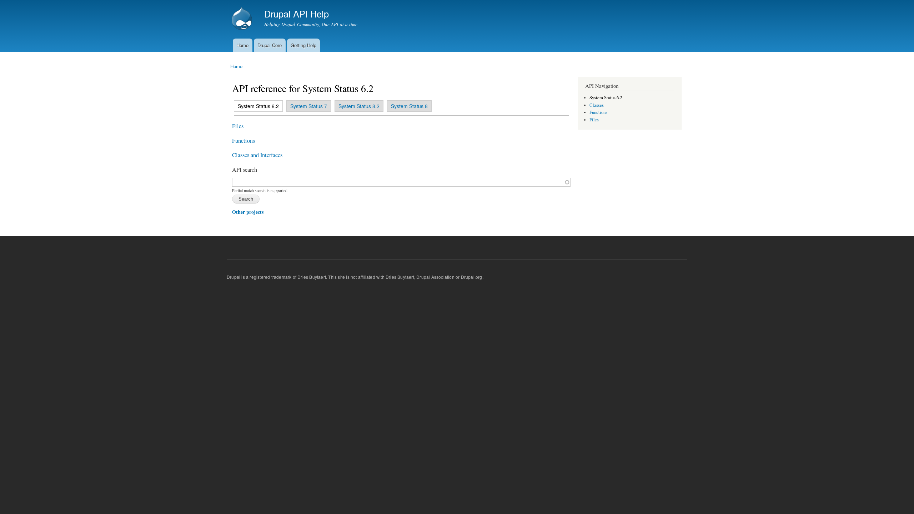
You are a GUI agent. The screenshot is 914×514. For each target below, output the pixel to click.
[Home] (243, 19)
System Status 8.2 (359, 106)
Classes (596, 105)
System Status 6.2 (256, 106)
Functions (243, 141)
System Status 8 (409, 106)
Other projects (247, 212)
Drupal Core (269, 45)
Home (242, 45)
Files (237, 126)
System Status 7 (308, 106)
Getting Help (303, 45)
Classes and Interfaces (257, 155)
